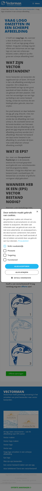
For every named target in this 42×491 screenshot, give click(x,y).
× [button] (37, 212)
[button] (21, 277)
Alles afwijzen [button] (22, 272)
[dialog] (21, 245)
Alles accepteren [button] (21, 266)
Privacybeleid (23, 241)
